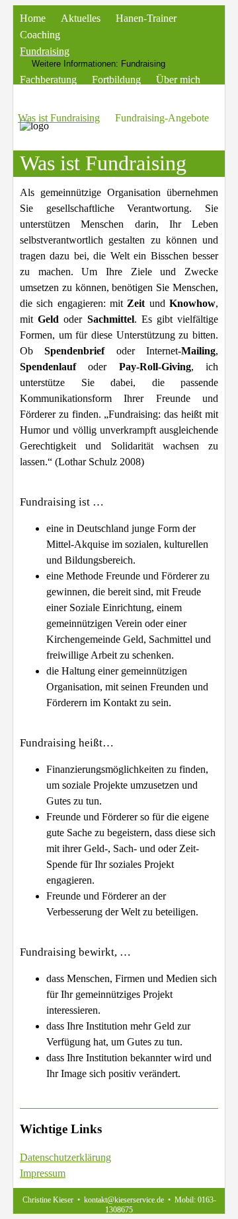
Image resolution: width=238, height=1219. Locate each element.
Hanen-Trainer (146, 18)
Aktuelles (80, 18)
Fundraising (44, 51)
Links (32, 96)
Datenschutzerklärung (65, 1157)
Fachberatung (48, 79)
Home (33, 18)
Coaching (40, 34)
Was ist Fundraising (59, 117)
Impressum (42, 1173)
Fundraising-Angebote (162, 117)
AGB (70, 96)
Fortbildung (116, 79)
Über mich (178, 79)
